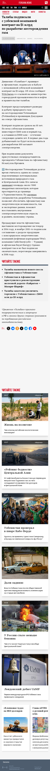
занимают (7, 185)
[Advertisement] (25, 361)
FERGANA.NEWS (25, 2)
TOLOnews (8, 94)
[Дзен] (21, 328)
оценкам (32, 194)
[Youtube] (34, 328)
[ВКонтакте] (13, 328)
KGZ (7, 7)
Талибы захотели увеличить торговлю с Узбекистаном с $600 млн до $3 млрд (23, 294)
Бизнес (29, 38)
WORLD (24, 7)
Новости (5, 12)
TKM (15, 7)
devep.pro (38, 768)
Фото (33, 12)
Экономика (38, 38)
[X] (8, 328)
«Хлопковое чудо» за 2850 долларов (14, 709)
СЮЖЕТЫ (42, 12)
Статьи (16, 12)
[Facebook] (30, 328)
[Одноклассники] (17, 328)
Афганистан (21, 38)
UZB (19, 7)
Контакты (6, 762)
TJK (11, 7)
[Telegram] (26, 328)
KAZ (3, 7)
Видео (24, 12)
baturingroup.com (14, 769)
